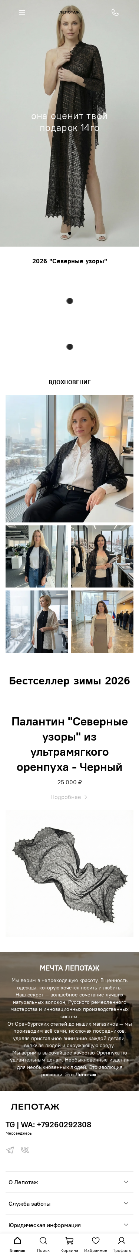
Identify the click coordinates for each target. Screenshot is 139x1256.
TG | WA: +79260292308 (48, 1125)
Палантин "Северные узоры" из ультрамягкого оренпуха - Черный (69, 744)
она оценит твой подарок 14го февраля (69, 127)
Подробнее (66, 796)
